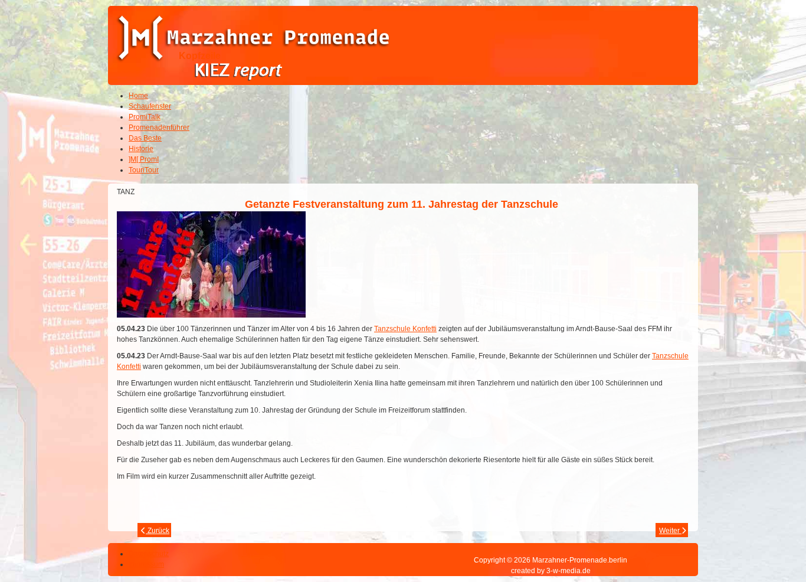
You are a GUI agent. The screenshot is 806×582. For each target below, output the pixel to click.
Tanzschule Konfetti (405, 329)
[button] (764, 540)
